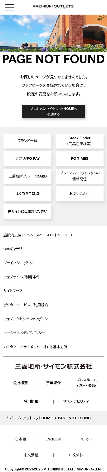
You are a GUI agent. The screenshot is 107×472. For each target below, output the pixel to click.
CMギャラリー (14, 249)
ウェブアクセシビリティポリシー (27, 319)
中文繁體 (31, 455)
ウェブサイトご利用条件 (21, 277)
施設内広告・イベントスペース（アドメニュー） (38, 235)
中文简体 (76, 455)
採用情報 (31, 401)
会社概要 (20, 383)
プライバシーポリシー (20, 263)
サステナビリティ (76, 401)
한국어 (86, 439)
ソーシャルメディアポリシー (24, 332)
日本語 (20, 439)
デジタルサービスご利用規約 (25, 305)
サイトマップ (12, 291)
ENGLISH (53, 439)
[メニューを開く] (9, 7)
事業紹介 (53, 383)
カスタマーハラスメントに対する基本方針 (35, 347)
